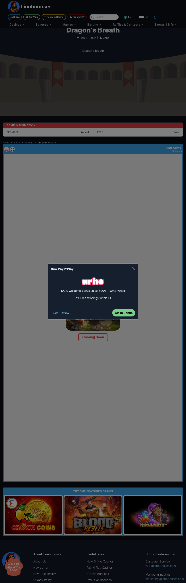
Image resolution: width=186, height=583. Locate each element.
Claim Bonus (124, 313)
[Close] (134, 269)
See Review (61, 313)
